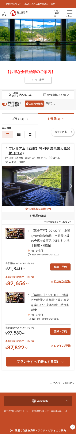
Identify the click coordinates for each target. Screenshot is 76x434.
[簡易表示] (18, 134)
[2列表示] (29, 134)
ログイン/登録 (62, 281)
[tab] (20, 118)
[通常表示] (7, 134)
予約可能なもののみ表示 (15, 104)
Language (42, 400)
